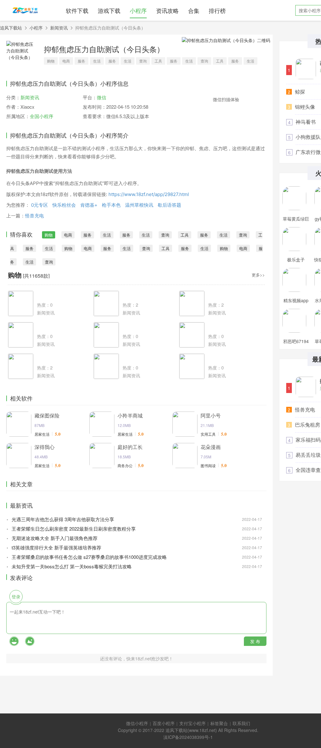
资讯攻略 (167, 10)
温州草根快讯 (139, 205)
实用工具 (208, 434)
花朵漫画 (211, 446)
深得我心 (44, 446)
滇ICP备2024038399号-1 (188, 737)
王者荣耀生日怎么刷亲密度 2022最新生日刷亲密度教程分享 (74, 528)
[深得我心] (18, 455)
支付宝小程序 (192, 723)
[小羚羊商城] (101, 424)
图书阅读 (208, 465)
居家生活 (42, 434)
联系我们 (241, 723)
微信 (101, 97)
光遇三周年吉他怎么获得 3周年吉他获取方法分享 (63, 519)
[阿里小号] (184, 424)
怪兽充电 (34, 216)
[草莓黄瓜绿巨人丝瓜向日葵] (294, 198)
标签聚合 (219, 723)
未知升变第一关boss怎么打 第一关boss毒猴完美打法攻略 (72, 566)
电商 (66, 60)
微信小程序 (137, 723)
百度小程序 (164, 723)
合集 (193, 10)
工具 (158, 60)
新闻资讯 (59, 28)
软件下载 (77, 10)
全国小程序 (41, 116)
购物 (51, 60)
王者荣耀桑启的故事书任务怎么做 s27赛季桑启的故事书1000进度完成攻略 (89, 557)
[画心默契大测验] (306, 69)
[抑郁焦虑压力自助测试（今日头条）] (306, 387)
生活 (97, 60)
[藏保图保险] (18, 424)
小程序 (138, 10)
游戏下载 (109, 10)
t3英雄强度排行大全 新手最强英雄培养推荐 (56, 547)
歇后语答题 (169, 205)
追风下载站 (11, 28)
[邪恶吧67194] (294, 320)
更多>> (258, 275)
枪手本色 (111, 205)
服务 (81, 60)
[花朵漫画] (184, 455)
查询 (143, 60)
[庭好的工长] (101, 455)
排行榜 (217, 10)
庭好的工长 (130, 446)
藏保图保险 (47, 415)
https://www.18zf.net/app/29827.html (148, 194)
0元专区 (39, 205)
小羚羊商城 (130, 415)
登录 (16, 596)
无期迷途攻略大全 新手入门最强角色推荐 (54, 538)
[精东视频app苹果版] (294, 279)
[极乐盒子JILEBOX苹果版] (294, 239)
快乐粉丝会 (64, 205)
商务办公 (125, 465)
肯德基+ (88, 205)
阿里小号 (211, 415)
